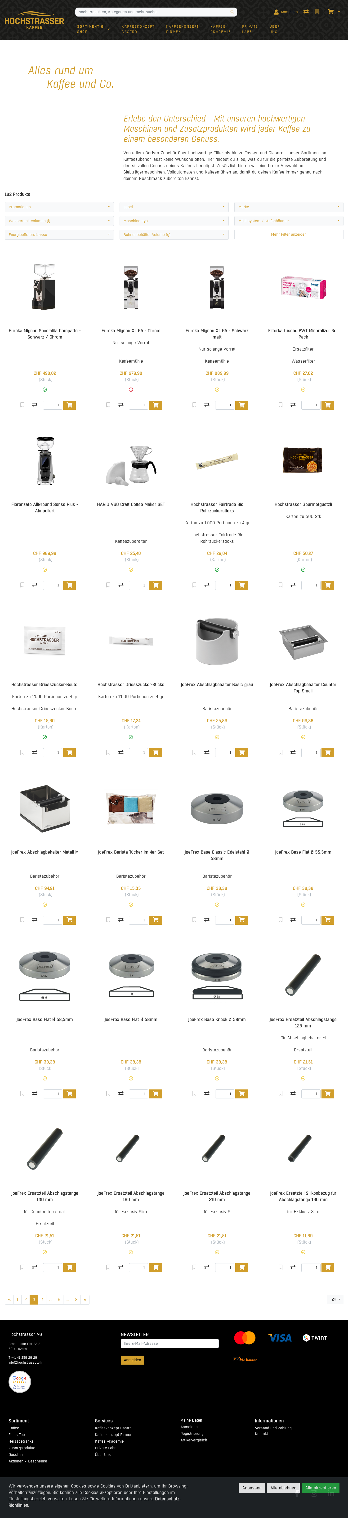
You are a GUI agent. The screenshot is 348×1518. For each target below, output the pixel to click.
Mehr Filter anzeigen (289, 234)
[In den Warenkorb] (69, 405)
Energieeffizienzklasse (28, 234)
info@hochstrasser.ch (25, 1363)
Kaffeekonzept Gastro (113, 1428)
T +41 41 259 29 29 (23, 1358)
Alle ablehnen (283, 1488)
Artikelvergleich (193, 1440)
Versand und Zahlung (273, 1428)
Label (128, 207)
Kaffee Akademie (109, 1441)
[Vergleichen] (34, 405)
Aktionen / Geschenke (28, 1461)
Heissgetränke (21, 1441)
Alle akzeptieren (320, 1488)
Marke (243, 207)
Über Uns (103, 1454)
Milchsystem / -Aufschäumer (263, 221)
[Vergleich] (306, 12)
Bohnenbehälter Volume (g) (147, 234)
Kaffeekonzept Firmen (113, 1434)
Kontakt (261, 1433)
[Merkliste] (317, 12)
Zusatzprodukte (22, 1448)
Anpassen (252, 1488)
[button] (45, 389)
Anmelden (132, 1360)
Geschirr (16, 1454)
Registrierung (192, 1433)
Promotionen (20, 207)
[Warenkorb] (330, 12)
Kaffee (14, 1428)
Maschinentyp (136, 221)
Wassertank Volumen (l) (29, 221)
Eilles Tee (17, 1434)
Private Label (106, 1448)
